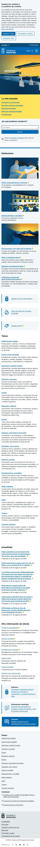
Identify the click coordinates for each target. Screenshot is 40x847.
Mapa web (4, 830)
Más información (7, 29)
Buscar (20, 132)
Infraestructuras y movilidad (11, 473)
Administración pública (9, 341)
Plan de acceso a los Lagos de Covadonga (16, 249)
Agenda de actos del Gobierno (21, 299)
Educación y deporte (8, 406)
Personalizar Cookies (25, 34)
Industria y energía (8, 460)
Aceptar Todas (9, 34)
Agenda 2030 (6, 658)
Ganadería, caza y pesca (10, 446)
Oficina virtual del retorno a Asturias (14, 183)
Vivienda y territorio (8, 524)
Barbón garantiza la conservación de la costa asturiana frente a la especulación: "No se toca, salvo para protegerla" (15, 554)
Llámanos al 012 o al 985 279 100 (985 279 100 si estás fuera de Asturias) (19, 796)
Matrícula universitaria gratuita (12, 266)
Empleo (4, 419)
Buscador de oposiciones (10, 102)
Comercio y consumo (9, 379)
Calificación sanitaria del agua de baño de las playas (11, 278)
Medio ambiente (7, 486)
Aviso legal (4, 824)
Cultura (4, 393)
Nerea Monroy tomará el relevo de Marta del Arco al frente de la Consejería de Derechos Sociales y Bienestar (15, 588)
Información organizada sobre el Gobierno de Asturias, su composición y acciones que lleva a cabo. (23, 692)
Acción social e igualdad (10, 355)
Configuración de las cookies (10, 836)
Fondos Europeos (7, 667)
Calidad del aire (17, 326)
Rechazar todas (9, 38)
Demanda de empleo (8, 108)
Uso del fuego (6, 114)
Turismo (4, 513)
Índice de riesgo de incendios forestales (21, 312)
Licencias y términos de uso (10, 827)
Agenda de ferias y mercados (11, 216)
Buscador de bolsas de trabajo (12, 105)
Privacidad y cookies (8, 833)
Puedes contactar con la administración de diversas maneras (23, 723)
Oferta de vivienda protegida (11, 111)
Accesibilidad (5, 821)
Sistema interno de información (13, 805)
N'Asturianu (35, 45)
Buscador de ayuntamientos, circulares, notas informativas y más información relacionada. (23, 709)
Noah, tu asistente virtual (10, 257)
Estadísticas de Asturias (10, 650)
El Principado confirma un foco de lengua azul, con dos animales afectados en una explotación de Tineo (16, 610)
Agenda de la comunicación (10, 673)
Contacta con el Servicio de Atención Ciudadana (18, 801)
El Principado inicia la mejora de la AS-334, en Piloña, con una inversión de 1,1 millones (17, 564)
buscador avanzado (17, 138)
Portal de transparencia (10, 628)
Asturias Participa (8, 639)
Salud (3, 500)
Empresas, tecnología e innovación (13, 433)
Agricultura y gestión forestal (11, 366)
